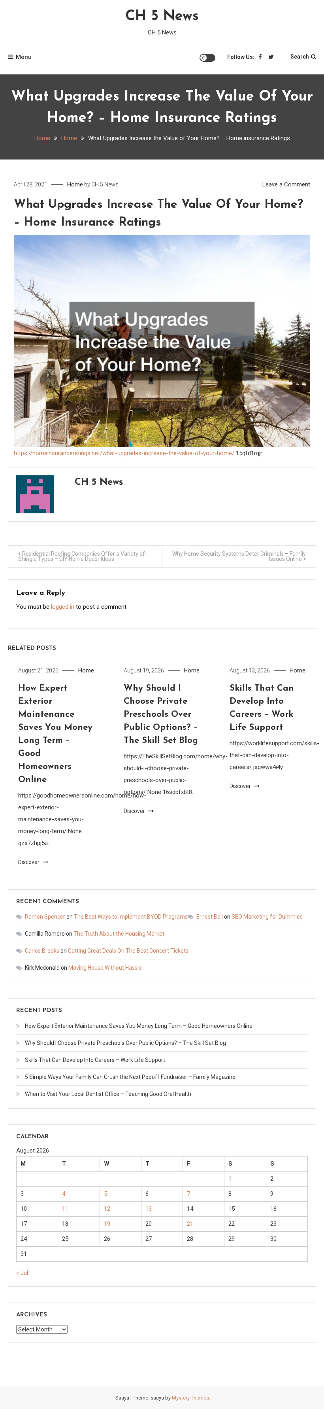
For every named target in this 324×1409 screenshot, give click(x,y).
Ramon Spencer (45, 916)
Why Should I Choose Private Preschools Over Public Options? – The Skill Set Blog (161, 714)
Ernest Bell (209, 916)
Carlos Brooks (42, 951)
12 (107, 1208)
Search (299, 56)
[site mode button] (207, 58)
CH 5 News (162, 16)
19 (107, 1223)
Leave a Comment (286, 184)
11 (65, 1208)
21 (190, 1223)
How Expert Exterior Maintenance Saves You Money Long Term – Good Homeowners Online (138, 1026)
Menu (24, 57)
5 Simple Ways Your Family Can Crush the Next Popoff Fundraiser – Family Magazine (130, 1077)
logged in (62, 606)
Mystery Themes (190, 1398)
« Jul (22, 1272)
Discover (29, 862)
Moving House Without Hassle (105, 968)
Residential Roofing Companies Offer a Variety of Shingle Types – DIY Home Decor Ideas (81, 556)
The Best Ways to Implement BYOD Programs (131, 916)
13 (148, 1208)
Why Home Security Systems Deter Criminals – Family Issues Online (239, 556)
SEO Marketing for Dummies (267, 916)
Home (75, 184)
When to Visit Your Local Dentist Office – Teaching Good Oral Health (108, 1094)
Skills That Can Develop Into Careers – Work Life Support (95, 1060)
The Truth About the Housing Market (118, 933)
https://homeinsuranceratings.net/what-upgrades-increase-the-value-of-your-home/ (124, 453)
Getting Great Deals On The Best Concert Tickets (128, 951)
